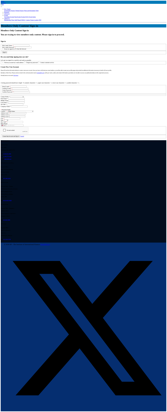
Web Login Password (8, 47)
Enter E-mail (5, 86)
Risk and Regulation (29, 10)
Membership (7, 20)
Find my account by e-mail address (13, 62)
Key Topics (7, 9)
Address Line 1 (5, 113)
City (2, 118)
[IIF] (2, 4)
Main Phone (4, 123)
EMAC (23, 20)
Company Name (6, 106)
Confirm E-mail (6, 88)
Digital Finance (19, 10)
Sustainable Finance (9, 10)
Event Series (32, 17)
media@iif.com (40, 73)
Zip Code (3, 122)
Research (6, 12)
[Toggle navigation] (1, 6)
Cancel (22, 136)
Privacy (47, 244)
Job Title (3, 104)
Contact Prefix (5, 96)
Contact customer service (47, 62)
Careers (28, 20)
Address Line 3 (5, 116)
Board (19, 20)
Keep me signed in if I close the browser (15, 49)
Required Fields (5, 109)
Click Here (15, 75)
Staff (16, 20)
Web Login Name (7, 45)
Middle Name (5, 100)
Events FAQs (25, 17)
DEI (40, 20)
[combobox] (4, 125)
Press (12, 20)
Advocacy (7, 14)
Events (6, 15)
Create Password (6, 90)
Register (3, 3)
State (2, 120)
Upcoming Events (9, 17)
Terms (42, 244)
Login (2, 1)
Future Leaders (34, 20)
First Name (4, 98)
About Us (7, 18)
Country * (3, 111)
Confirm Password (7, 92)
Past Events (17, 17)
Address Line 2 (5, 115)
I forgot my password (32, 62)
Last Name (4, 102)
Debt (37, 10)
